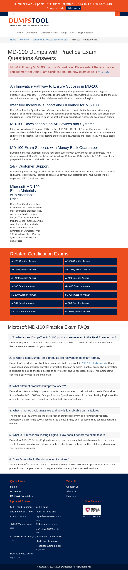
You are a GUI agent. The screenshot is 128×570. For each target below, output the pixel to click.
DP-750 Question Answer (23, 312)
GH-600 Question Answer (77, 286)
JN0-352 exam (18, 524)
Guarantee (72, 496)
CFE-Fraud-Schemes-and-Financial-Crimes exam (22, 512)
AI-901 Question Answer (23, 303)
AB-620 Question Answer (23, 278)
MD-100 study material (95, 363)
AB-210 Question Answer (77, 261)
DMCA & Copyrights (21, 496)
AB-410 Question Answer (77, 270)
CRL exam (41, 524)
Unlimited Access (49, 33)
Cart (72, 33)
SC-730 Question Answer (77, 295)
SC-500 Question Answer (23, 295)
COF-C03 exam (44, 529)
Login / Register (85, 33)
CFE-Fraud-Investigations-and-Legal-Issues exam (46, 512)
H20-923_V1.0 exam (21, 553)
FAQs (64, 33)
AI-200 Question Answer (23, 286)
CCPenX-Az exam (20, 536)
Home (20, 33)
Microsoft (24, 40)
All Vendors (31, 33)
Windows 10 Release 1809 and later (50, 40)
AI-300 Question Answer (77, 303)
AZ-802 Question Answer (23, 261)
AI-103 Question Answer (77, 278)
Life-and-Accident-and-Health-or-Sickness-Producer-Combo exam (49, 541)
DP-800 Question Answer (77, 312)
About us (71, 491)
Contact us (72, 487)
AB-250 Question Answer (23, 270)
